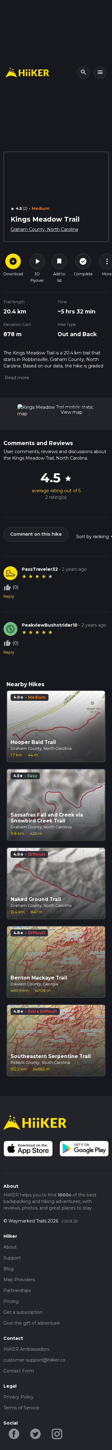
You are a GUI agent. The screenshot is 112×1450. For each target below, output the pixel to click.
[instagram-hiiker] (57, 1433)
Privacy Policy (18, 1397)
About (10, 1247)
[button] (16, 378)
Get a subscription (23, 1312)
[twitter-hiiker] (35, 1433)
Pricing (11, 1301)
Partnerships (17, 1290)
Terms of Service (21, 1408)
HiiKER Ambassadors (26, 1349)
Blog (8, 1269)
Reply (8, 596)
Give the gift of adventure (31, 1323)
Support (12, 1258)
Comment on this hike (36, 534)
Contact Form (18, 1371)
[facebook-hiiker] (14, 1433)
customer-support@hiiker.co (34, 1360)
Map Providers (19, 1279)
